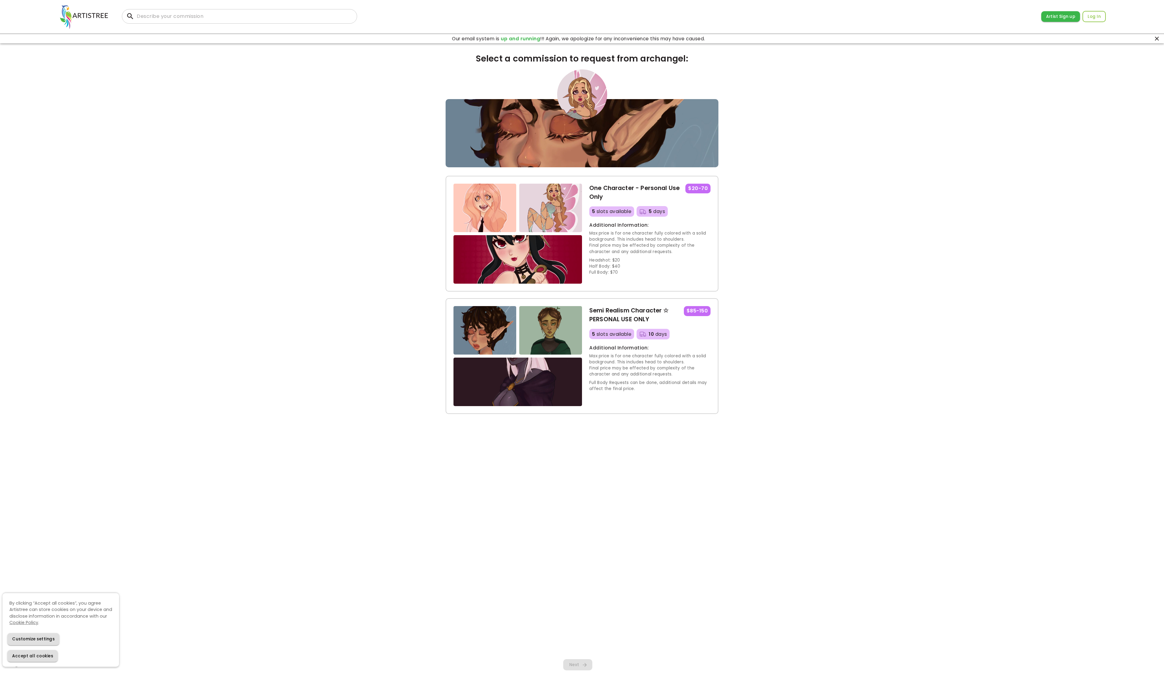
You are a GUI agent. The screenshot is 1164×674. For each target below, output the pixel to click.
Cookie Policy (23, 622)
